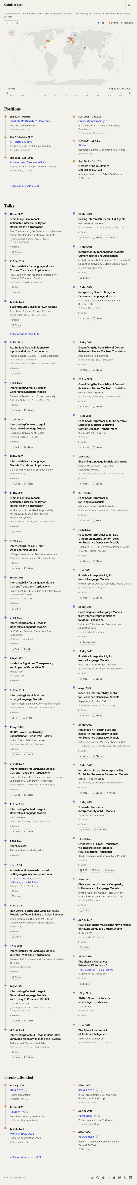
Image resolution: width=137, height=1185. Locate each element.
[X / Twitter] (124, 1177)
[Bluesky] (119, 1177)
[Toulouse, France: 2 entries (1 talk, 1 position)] (69, 41)
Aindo (82, 145)
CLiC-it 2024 (86, 1137)
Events (114, 22)
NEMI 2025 (85, 1115)
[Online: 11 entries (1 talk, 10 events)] (11, 33)
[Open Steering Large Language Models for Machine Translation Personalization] (99, 1116)
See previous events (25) (26, 1157)
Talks (103, 22)
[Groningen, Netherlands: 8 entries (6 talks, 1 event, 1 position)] (70, 38)
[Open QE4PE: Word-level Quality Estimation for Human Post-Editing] (97, 1090)
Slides (18, 252)
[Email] (92, 1177)
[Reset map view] (11, 23)
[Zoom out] (6, 23)
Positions (128, 22)
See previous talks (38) (25, 333)
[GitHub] (97, 1177)
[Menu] (129, 4)
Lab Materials (89, 642)
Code (86, 237)
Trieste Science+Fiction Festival (95, 969)
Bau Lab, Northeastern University (30, 121)
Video (112, 237)
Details (15, 247)
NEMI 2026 (16, 1090)
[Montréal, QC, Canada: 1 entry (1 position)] (48, 40)
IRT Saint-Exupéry (21, 141)
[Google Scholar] (103, 1177)
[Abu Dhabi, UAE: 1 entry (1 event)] (85, 48)
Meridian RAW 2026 (22, 1133)
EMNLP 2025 (86, 1090)
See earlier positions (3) (26, 185)
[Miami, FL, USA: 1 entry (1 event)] (45, 47)
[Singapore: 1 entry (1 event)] (100, 56)
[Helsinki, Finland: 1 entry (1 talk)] (75, 35)
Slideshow (102, 829)
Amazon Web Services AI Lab (27, 162)
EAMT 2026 (17, 1112)
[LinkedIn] (130, 1177)
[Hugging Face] (114, 1177)
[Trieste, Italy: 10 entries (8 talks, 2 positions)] (72, 40)
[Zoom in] (16, 23)
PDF (17, 718)
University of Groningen (92, 121)
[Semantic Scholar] (108, 1177)
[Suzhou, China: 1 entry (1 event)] (104, 45)
